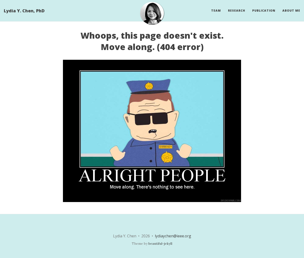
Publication (263, 11)
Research (236, 11)
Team (216, 11)
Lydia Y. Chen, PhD (24, 11)
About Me (291, 11)
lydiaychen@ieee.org (173, 236)
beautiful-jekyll (160, 243)
